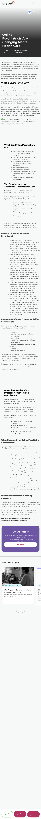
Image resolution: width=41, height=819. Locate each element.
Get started (20, 544)
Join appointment (33, 814)
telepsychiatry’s (19, 64)
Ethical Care (8, 585)
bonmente (6, 74)
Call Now (8, 814)
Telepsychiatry (19, 52)
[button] (18, 611)
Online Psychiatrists (21, 50)
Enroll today (20, 814)
